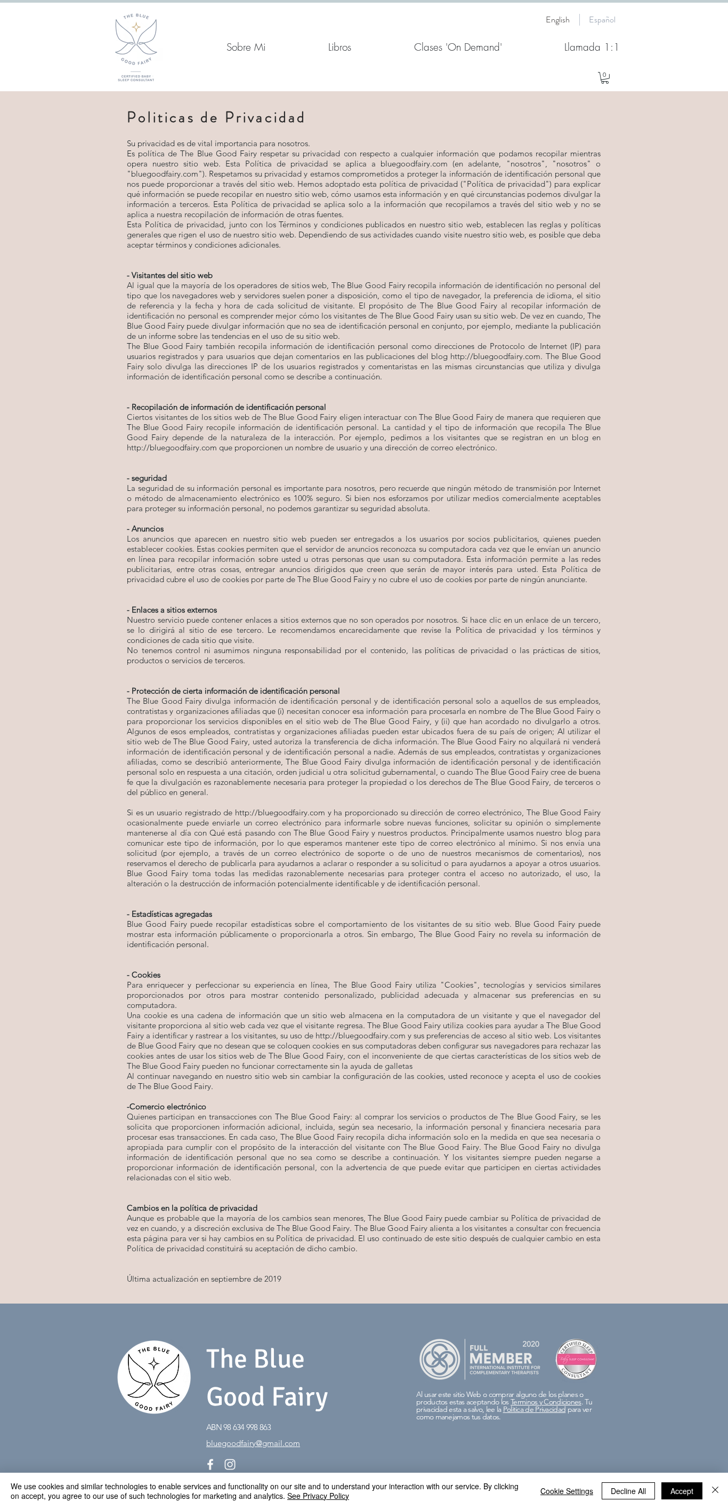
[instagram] (230, 1464)
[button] (605, 78)
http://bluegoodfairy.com (495, 356)
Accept (681, 1491)
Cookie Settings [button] (566, 1491)
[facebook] (210, 1464)
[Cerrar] (715, 1490)
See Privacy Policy (318, 1495)
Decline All (628, 1491)
